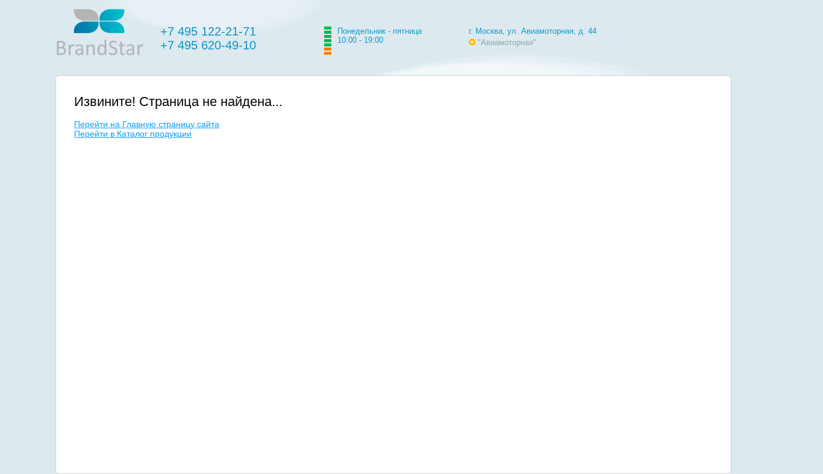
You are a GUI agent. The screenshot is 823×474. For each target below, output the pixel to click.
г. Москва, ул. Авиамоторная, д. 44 (532, 31)
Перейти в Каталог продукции (133, 134)
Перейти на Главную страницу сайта (146, 124)
